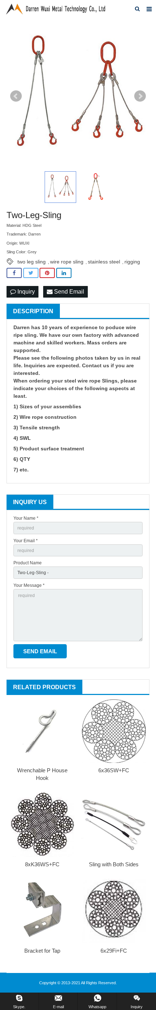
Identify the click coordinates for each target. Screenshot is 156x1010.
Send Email (68, 292)
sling (30, 335)
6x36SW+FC (113, 770)
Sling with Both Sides (114, 864)
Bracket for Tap (42, 951)
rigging (132, 262)
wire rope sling (66, 262)
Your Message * (29, 585)
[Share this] (14, 273)
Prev (16, 96)
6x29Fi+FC (113, 951)
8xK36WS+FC (42, 864)
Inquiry (25, 292)
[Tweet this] (30, 273)
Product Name (27, 562)
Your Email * (25, 540)
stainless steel (104, 262)
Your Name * (25, 518)
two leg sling (31, 262)
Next (140, 96)
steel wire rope (82, 381)
